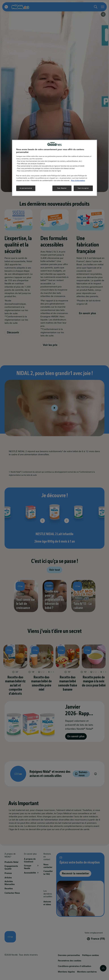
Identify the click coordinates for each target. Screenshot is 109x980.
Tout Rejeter (62, 188)
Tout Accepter (83, 188)
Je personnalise (25, 188)
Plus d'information (78, 181)
